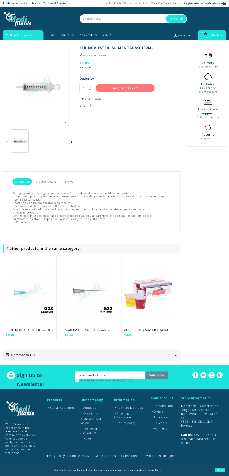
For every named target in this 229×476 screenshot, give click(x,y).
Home (52, 35)
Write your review (92, 55)
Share (91, 105)
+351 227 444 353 (116, 3)
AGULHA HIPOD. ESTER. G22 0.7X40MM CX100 (89, 330)
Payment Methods (130, 408)
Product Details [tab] (46, 181)
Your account (162, 398)
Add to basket (125, 88)
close (220, 470)
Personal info (163, 406)
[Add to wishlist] (29, 323)
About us (89, 408)
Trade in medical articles (19, 3)
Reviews (68, 181)
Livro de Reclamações (160, 456)
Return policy (126, 423)
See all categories (62, 408)
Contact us (91, 413)
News (87, 438)
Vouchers (160, 423)
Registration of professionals (205, 3)
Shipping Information (122, 415)
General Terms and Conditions (116, 456)
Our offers (68, 35)
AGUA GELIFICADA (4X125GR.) (146, 330)
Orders (159, 412)
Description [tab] (22, 181)
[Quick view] (37, 323)
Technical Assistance (56, 3)
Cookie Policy (79, 456)
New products (88, 35)
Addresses (161, 417)
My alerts (160, 429)
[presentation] (7, 141)
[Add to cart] (22, 323)
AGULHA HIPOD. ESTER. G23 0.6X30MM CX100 (30, 330)
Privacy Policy (124, 380)
